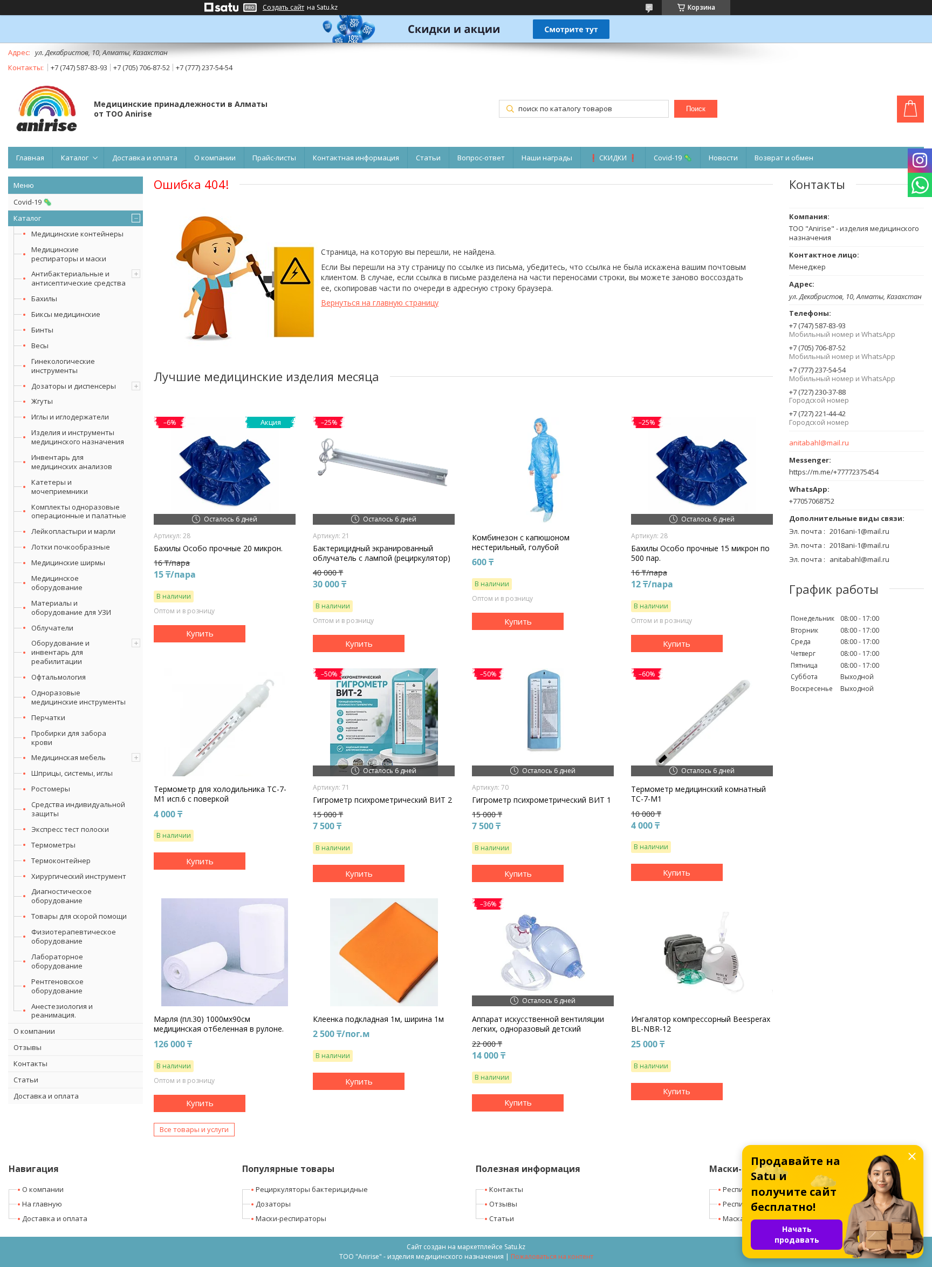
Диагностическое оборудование (61, 895)
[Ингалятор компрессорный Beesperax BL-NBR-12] (702, 952)
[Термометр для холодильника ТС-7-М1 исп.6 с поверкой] (225, 722)
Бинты (42, 330)
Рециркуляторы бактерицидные (312, 1189)
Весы (40, 345)
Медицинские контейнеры (77, 234)
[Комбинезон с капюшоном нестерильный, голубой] (543, 471)
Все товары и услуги (194, 1129)
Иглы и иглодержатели (70, 417)
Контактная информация (356, 157)
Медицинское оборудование (57, 582)
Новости (723, 157)
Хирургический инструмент (78, 876)
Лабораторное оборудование (57, 961)
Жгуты (42, 401)
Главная (30, 157)
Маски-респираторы (291, 1218)
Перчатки (48, 717)
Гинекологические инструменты (63, 365)
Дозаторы (273, 1204)
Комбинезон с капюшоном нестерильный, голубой (521, 542)
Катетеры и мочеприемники (59, 486)
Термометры (53, 845)
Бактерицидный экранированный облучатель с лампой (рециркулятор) (381, 553)
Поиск (695, 109)
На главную (42, 1204)
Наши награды (547, 157)
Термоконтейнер (61, 860)
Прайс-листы (274, 157)
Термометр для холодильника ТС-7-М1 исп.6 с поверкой (220, 794)
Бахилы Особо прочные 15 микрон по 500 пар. (700, 553)
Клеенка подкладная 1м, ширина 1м (378, 1019)
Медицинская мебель (68, 757)
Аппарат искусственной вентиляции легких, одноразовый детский (538, 1024)
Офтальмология (58, 677)
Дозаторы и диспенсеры (73, 386)
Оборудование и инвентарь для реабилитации (60, 652)
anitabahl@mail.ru (819, 443)
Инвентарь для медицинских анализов (71, 461)
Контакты (30, 1063)
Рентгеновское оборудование (57, 986)
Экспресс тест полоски (70, 829)
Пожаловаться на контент (552, 1256)
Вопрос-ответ (481, 157)
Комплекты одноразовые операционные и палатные (78, 511)
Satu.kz (514, 1246)
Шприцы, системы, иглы (72, 773)
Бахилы (44, 298)
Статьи (428, 157)
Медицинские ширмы (68, 562)
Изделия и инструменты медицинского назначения (77, 437)
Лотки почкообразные (70, 547)
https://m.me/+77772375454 (834, 472)
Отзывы (27, 1047)
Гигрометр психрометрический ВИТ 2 (382, 800)
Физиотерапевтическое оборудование (73, 936)
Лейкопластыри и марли (73, 531)
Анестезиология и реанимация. (62, 1010)
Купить (200, 633)
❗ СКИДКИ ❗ (613, 157)
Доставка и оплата (144, 157)
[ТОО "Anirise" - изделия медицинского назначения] (46, 110)
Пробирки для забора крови (68, 737)
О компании (215, 157)
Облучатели (52, 628)
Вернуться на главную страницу (379, 302)
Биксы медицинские (65, 314)
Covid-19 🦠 (673, 157)
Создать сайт (283, 7)
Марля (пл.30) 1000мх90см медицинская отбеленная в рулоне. (219, 1024)
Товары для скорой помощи (79, 916)
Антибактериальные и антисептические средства (78, 278)
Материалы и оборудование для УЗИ (71, 607)
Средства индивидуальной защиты (78, 809)
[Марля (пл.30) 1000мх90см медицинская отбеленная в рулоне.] (225, 952)
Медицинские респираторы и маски (68, 254)
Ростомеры (50, 789)
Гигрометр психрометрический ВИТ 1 (541, 800)
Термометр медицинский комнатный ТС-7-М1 (698, 794)
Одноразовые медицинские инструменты (78, 697)
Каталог (74, 157)
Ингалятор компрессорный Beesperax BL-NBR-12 (700, 1024)
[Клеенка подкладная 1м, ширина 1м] (384, 952)
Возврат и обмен (784, 157)
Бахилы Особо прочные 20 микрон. (218, 548)
